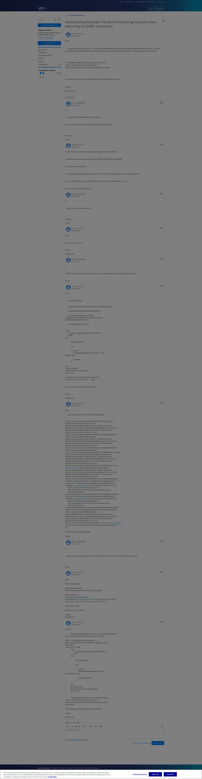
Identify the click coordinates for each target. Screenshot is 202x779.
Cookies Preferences (140, 774)
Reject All (155, 774)
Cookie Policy (52, 777)
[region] (101, 774)
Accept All (170, 774)
